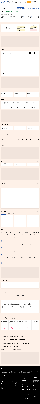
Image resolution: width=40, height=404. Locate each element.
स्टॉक (19, 1)
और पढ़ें (32, 304)
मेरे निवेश (2, 380)
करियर (33, 385)
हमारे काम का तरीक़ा (24, 391)
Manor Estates (2, 251)
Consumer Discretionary (4, 14)
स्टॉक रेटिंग (28, 391)
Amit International (3, 238)
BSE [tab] (5, 73)
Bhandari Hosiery (2, 244)
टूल (15, 380)
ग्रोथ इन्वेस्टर (11, 385)
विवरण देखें (38, 161)
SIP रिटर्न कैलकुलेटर (17, 384)
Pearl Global (3, 257)
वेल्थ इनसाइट (9, 2)
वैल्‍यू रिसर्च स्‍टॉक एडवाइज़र (25, 398)
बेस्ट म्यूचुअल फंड (16, 382)
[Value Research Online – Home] (3, 2)
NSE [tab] (3, 73)
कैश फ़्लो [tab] (14, 185)
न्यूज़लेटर (23, 389)
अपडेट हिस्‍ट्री (28, 389)
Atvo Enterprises (2, 241)
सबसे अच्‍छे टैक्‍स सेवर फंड (3, 388)
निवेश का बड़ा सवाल (11, 381)
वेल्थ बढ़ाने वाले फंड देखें (3, 386)
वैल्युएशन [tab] (9, 213)
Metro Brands (2, 255)
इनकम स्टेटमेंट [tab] (3, 185)
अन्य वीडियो (11, 382)
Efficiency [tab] (3, 213)
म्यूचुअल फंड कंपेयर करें (17, 383)
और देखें (24, 1)
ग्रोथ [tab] (13, 213)
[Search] (32, 1)
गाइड (27, 386)
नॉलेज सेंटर (23, 386)
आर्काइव (10, 380)
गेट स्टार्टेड (11, 384)
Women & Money (12, 383)
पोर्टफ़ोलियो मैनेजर (16, 381)
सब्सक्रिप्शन (2, 383)
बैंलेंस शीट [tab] (9, 185)
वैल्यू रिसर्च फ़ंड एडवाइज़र (25, 396)
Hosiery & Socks (10, 14)
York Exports (2, 263)
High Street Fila (2, 248)
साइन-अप (37, 2)
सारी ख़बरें (38, 293)
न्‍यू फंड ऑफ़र (16, 385)
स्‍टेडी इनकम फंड (2, 387)
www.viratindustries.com (6, 311)
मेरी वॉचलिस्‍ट (2, 381)
